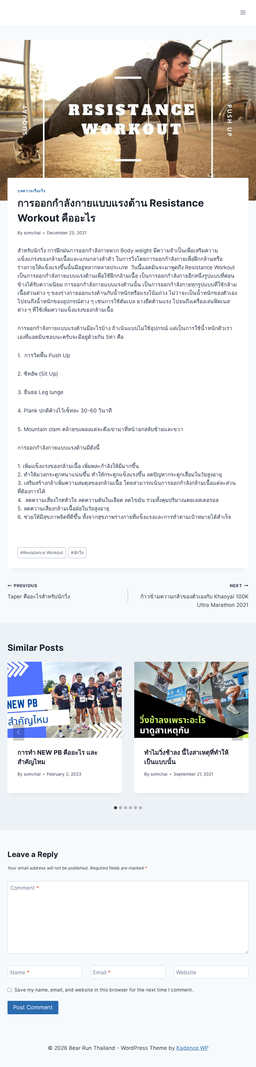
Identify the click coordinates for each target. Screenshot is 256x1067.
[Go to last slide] (18, 732)
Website (186, 972)
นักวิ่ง (77, 552)
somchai (32, 232)
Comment (24, 888)
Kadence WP (192, 1048)
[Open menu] (243, 12)
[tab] (115, 807)
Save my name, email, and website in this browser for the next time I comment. (103, 990)
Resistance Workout (41, 552)
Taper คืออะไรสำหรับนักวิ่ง (38, 591)
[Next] (237, 732)
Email (102, 972)
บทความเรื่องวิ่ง (31, 190)
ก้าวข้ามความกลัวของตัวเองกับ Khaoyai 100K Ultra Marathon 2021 (194, 595)
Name (20, 972)
